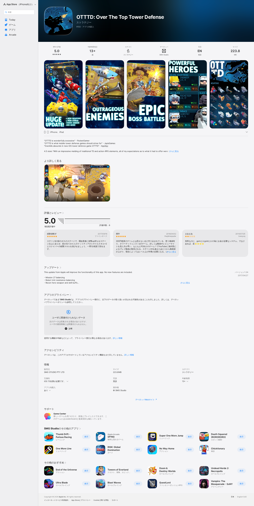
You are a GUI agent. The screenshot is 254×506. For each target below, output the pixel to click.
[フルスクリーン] (106, 198)
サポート (115, 500)
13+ (184, 381)
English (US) (242, 497)
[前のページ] (41, 243)
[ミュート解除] (102, 198)
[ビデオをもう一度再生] (47, 198)
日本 (232, 497)
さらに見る (174, 151)
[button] (19, 20)
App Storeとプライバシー (80, 500)
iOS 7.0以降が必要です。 (55, 381)
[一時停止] (98, 198)
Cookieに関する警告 (101, 500)
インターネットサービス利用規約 (56, 500)
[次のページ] (251, 243)
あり (46, 390)
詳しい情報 (117, 338)
